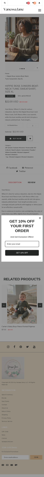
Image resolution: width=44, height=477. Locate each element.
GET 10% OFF (22, 253)
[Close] (40, 218)
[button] (5, 3)
